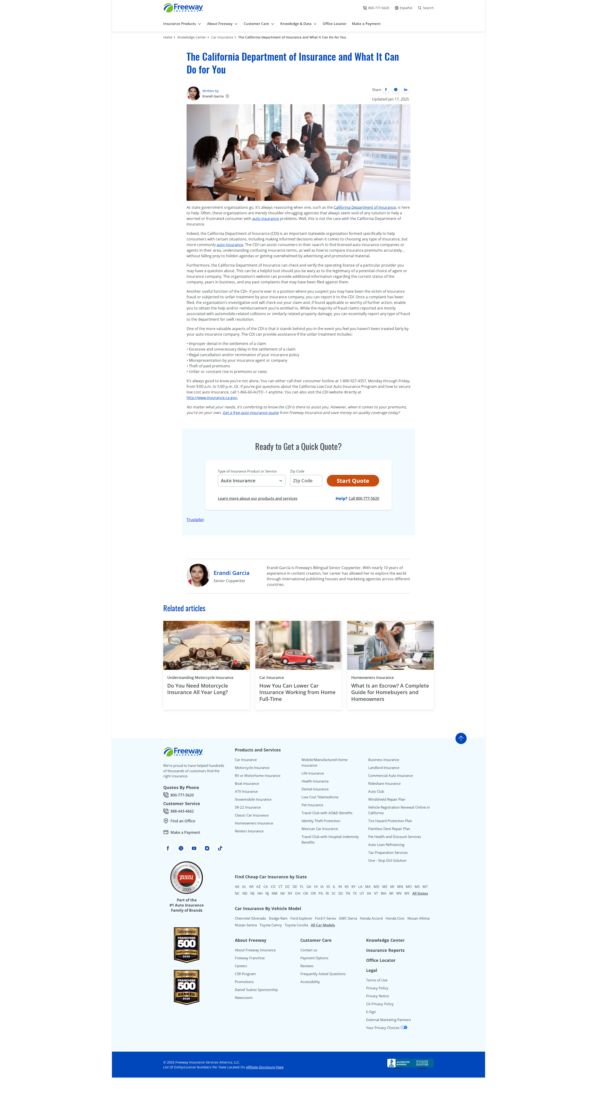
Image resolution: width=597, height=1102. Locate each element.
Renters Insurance (249, 831)
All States (420, 893)
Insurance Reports (385, 950)
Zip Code (297, 471)
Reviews (306, 965)
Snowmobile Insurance (253, 799)
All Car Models (323, 925)
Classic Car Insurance (251, 815)
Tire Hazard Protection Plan (390, 820)
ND (244, 893)
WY (407, 893)
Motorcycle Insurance (252, 767)
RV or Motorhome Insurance (257, 775)
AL (244, 886)
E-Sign (371, 1011)
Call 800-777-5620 (364, 498)
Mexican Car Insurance (320, 828)
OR (313, 893)
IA (322, 886)
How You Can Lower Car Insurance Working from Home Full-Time (297, 692)
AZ (258, 886)
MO (409, 886)
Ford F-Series (325, 918)
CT (280, 886)
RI (327, 893)
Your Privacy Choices (383, 1027)
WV (399, 893)
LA (360, 886)
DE (295, 886)
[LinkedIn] (405, 89)
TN (348, 893)
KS (347, 886)
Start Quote (353, 480)
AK (237, 886)
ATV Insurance (246, 791)
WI (391, 893)
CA (266, 886)
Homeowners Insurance (372, 677)
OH (297, 893)
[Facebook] (386, 89)
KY (353, 886)
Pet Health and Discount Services (394, 836)
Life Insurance (313, 773)
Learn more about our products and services (257, 498)
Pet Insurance (312, 805)
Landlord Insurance (383, 767)
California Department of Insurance (365, 207)
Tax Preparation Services (388, 852)
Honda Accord (371, 918)
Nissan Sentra (246, 925)
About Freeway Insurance (255, 950)
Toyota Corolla (296, 925)
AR (251, 886)
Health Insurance (315, 781)
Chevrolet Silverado (250, 918)
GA (308, 886)
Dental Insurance (315, 789)
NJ (267, 893)
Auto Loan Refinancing (386, 844)
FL (302, 886)
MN (400, 886)
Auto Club (376, 791)
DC (287, 886)
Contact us (308, 950)
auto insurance (265, 218)
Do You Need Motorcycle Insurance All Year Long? (197, 688)
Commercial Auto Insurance (390, 775)
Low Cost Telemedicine (320, 797)
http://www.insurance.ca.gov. (212, 397)
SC (334, 893)
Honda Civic (395, 918)
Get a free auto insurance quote (250, 412)
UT (362, 893)
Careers (241, 965)
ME (384, 886)
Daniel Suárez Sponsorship (256, 989)
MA (368, 886)
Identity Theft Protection (321, 820)
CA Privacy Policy (380, 1003)
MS (417, 886)
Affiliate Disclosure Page (265, 1067)
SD (340, 893)
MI (392, 886)
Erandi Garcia (213, 96)
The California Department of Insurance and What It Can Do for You (292, 37)
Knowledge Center (191, 37)
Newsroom (244, 997)
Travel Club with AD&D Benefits (327, 812)
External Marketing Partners (388, 1019)
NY (290, 893)
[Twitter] (395, 89)
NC (237, 893)
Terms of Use (376, 980)
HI (316, 886)
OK (305, 893)
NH (260, 893)
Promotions (244, 981)
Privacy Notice (377, 996)
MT (425, 886)
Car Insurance (222, 37)
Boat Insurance (247, 783)
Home (167, 37)
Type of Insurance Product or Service (247, 471)
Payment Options (314, 958)
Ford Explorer (301, 918)
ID (328, 886)
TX (355, 893)
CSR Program (245, 973)
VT (376, 893)
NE (252, 893)
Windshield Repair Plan (386, 799)
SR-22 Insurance (248, 807)
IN (340, 886)
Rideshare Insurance (384, 783)
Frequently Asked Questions (323, 973)
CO (273, 886)
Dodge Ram (278, 918)
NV (282, 893)
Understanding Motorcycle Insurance (200, 677)
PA (321, 893)
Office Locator (381, 960)
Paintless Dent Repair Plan (389, 828)
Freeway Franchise (250, 958)
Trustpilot (195, 519)
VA (369, 893)
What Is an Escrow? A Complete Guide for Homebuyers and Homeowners (390, 692)
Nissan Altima (418, 918)
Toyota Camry (271, 925)
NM (275, 893)
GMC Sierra (348, 918)
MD (376, 886)
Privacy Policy (377, 988)
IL (334, 886)
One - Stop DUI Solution (387, 860)
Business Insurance (383, 759)
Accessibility (310, 981)
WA (383, 893)
